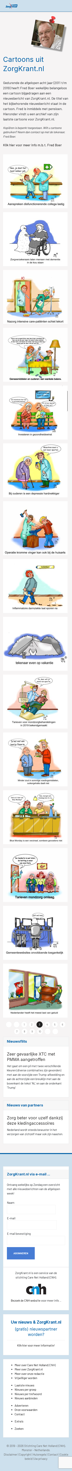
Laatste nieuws (24, 1385)
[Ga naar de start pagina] (9, 1024)
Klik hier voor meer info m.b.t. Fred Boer (33, 145)
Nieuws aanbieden (26, 1398)
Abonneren (20, 1253)
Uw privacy (40, 1458)
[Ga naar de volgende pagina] (48, 1031)
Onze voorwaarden (26, 1409)
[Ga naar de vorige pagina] (16, 1024)
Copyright (25, 1454)
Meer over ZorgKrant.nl (29, 1369)
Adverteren (21, 1405)
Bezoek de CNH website (26, 1300)
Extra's (19, 1421)
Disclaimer (10, 1454)
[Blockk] (12, 6)
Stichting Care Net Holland (40, 1445)
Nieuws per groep (25, 1389)
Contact (20, 1414)
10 (40, 1031)
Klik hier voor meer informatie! (36, 1345)
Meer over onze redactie (29, 1373)
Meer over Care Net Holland (31, 1365)
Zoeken (19, 1428)
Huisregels (39, 1454)
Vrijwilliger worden (26, 1378)
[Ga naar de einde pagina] (55, 1031)
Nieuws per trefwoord (28, 1394)
